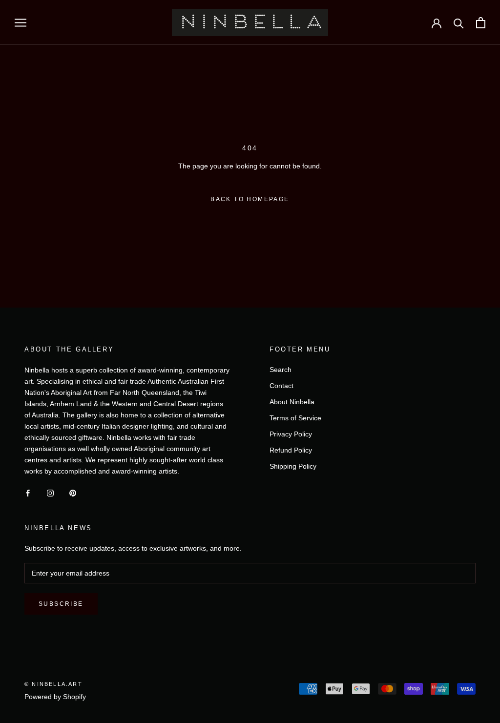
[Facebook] (27, 492)
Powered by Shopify (55, 697)
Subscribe (61, 603)
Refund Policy (291, 450)
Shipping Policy (293, 466)
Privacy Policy (291, 434)
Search (281, 369)
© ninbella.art (53, 684)
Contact (281, 386)
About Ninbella (292, 402)
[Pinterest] (72, 492)
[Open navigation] (20, 23)
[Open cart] (480, 22)
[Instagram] (50, 492)
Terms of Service (295, 418)
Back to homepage (249, 199)
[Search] (459, 23)
